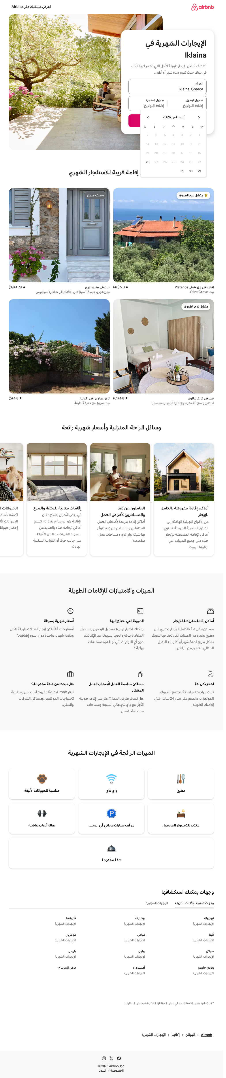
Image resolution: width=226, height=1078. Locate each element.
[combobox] (167, 89)
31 (182, 171)
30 (191, 171)
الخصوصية (117, 1070)
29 (199, 171)
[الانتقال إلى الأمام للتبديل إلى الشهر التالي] (148, 117)
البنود (102, 1070)
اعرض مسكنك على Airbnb (31, 6)
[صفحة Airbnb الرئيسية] (202, 7)
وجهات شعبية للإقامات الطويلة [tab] (194, 903)
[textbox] (187, 106)
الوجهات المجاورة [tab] (157, 903)
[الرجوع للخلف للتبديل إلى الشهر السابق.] (199, 117)
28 (147, 162)
